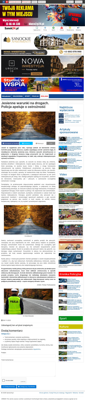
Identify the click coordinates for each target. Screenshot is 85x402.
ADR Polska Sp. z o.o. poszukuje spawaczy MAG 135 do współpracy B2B (74, 167)
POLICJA (35, 96)
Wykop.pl (40, 143)
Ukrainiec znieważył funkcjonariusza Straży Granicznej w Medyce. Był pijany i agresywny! (74, 295)
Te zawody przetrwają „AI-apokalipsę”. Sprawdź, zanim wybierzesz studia (74, 154)
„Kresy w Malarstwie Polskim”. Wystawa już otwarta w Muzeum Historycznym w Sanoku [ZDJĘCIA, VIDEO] (70, 340)
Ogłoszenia (37, 30)
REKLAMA (44, 96)
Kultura (64, 326)
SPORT (27, 96)
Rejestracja (78, 1)
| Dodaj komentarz (9, 386)
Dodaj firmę (26, 2)
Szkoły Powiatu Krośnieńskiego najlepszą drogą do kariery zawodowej (74, 160)
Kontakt (81, 393)
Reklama (34, 2)
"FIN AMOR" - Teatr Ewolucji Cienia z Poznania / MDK (73, 120)
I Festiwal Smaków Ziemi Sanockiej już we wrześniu (74, 332)
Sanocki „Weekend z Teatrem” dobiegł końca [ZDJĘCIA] (73, 359)
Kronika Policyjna (70, 274)
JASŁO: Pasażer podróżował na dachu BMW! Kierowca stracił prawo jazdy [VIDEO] (73, 281)
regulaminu (36, 349)
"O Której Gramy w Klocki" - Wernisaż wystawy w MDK (73, 115)
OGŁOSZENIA (18, 96)
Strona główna (43, 393)
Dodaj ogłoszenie (15, 2)
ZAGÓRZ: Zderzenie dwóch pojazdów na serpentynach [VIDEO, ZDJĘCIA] (69, 190)
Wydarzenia (70, 30)
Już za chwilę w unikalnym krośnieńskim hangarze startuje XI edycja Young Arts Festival (74, 148)
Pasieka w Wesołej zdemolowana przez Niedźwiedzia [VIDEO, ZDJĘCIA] (69, 206)
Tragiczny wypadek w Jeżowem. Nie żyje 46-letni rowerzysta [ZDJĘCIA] (74, 308)
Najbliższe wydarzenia (67, 109)
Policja (62, 30)
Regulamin (68, 393)
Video (63, 174)
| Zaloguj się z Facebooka (27, 386)
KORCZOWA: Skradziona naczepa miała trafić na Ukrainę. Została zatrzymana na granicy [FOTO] (70, 288)
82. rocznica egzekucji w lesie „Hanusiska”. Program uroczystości (74, 347)
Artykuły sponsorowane (69, 131)
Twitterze (26, 143)
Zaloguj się (70, 1)
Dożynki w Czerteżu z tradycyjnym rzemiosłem (71, 251)
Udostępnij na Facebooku (11, 143)
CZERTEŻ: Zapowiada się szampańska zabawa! (71, 237)
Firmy (45, 30)
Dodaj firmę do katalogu (57, 393)
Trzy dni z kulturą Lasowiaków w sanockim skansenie (74, 353)
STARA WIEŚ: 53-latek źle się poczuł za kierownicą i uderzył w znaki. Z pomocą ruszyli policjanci (74, 302)
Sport (53, 30)
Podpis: (3, 352)
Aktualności (41, 2)
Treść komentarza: (7, 360)
